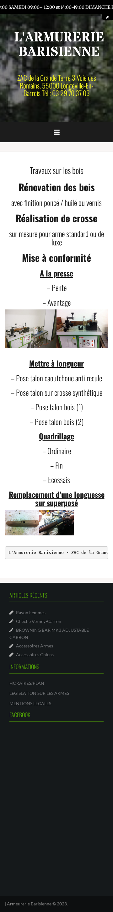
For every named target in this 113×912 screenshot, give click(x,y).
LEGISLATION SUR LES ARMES (39, 693)
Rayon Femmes (31, 612)
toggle (107, 17)
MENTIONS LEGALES (30, 703)
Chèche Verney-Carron (38, 621)
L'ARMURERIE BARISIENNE (59, 45)
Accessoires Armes (34, 645)
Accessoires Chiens (35, 654)
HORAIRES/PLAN (26, 683)
